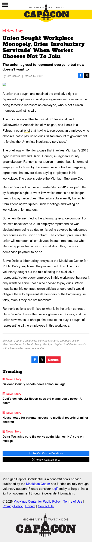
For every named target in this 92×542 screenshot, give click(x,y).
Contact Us (46, 506)
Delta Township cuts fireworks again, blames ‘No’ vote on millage (43, 438)
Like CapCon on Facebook (47, 453)
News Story (14, 30)
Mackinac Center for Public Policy (37, 501)
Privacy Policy (13, 506)
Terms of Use (72, 501)
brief (27, 130)
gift (56, 488)
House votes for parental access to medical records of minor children (45, 419)
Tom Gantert (13, 76)
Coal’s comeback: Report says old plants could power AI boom (43, 400)
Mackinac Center (38, 483)
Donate (53, 359)
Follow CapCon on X (47, 459)
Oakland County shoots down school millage (34, 384)
